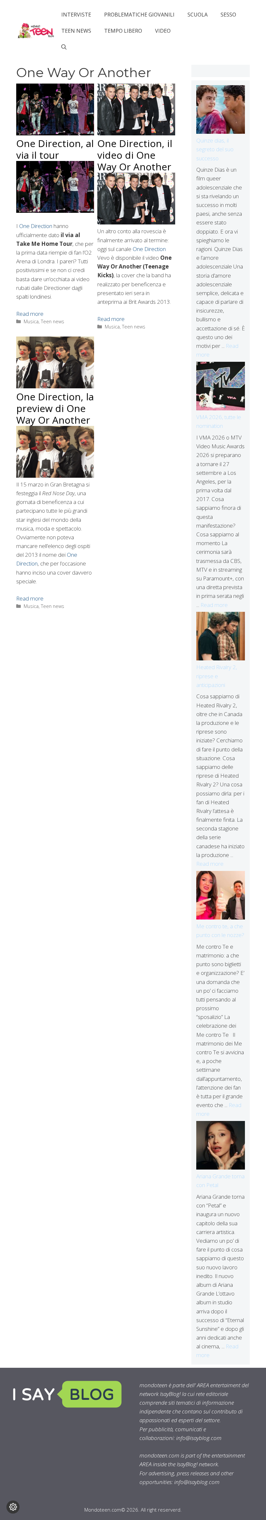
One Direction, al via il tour (55, 149)
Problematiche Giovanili (139, 14)
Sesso (228, 14)
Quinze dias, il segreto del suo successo (215, 149)
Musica (31, 321)
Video (163, 30)
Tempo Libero (123, 30)
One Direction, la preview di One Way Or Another (55, 408)
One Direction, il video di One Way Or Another (134, 155)
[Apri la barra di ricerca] (64, 47)
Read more (29, 313)
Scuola (197, 14)
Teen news (76, 30)
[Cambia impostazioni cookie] (12, 1507)
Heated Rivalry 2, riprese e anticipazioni (216, 675)
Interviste (76, 14)
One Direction (35, 226)
